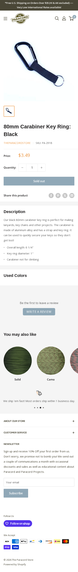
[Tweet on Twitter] (64, 195)
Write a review (38, 312)
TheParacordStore (17, 143)
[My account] (64, 18)
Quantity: (10, 167)
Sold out (39, 181)
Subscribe (16, 493)
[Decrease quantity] (22, 167)
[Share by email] (71, 195)
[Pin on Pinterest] (58, 195)
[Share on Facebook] (51, 195)
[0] (71, 18)
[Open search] (57, 18)
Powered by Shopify (15, 564)
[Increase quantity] (41, 167)
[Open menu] (5, 18)
